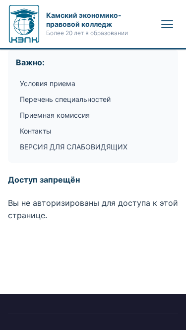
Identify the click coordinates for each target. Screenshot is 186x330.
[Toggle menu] (167, 24)
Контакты (36, 131)
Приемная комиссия (55, 115)
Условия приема (47, 83)
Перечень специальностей (65, 99)
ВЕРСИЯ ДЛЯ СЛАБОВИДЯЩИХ (73, 146)
